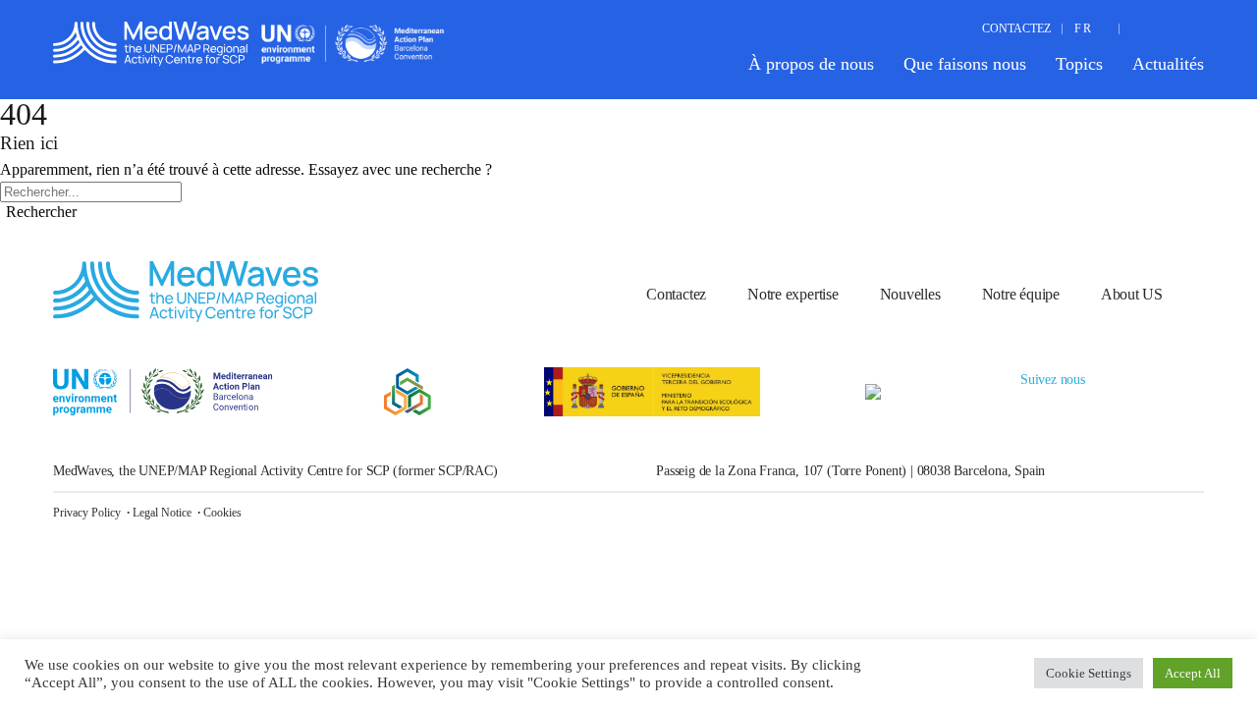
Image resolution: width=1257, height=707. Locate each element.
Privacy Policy (87, 512)
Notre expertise (793, 294)
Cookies (222, 512)
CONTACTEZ (1016, 28)
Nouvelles (910, 294)
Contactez (676, 294)
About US (1132, 294)
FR (1083, 28)
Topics (1079, 64)
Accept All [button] (1193, 673)
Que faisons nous (964, 64)
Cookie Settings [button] (1088, 673)
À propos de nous (811, 64)
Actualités (1168, 64)
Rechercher (41, 211)
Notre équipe (1021, 294)
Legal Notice (162, 512)
